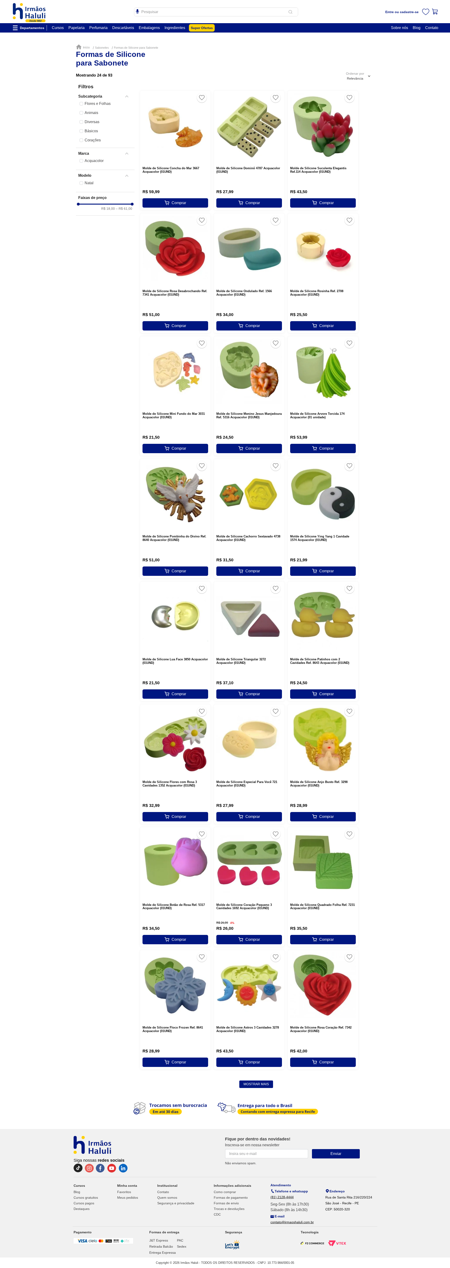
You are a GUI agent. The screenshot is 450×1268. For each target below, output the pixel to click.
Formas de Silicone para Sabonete (136, 47)
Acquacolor (94, 161)
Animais (91, 113)
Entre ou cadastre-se (402, 12)
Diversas (92, 122)
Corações (93, 140)
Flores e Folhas (98, 104)
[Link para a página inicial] (84, 47)
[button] (105, 96)
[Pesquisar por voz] (137, 10)
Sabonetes (102, 47)
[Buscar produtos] (291, 12)
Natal (89, 183)
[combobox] (216, 11)
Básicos (91, 131)
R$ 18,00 (108, 208)
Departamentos (32, 28)
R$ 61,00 (124, 208)
